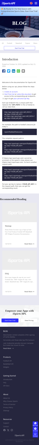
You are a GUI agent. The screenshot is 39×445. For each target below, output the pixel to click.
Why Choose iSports (10, 401)
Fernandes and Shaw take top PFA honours (18, 340)
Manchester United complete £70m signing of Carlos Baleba (19, 336)
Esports (27, 43)
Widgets (6, 367)
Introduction (7, 379)
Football (9, 43)
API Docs (6, 386)
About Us (6, 398)
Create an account (11, 92)
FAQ (4, 383)
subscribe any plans (24, 94)
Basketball (19, 43)
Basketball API (8, 364)
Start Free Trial (19, 48)
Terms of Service (9, 404)
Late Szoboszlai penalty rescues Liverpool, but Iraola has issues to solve (18, 344)
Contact (6, 427)
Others (35, 43)
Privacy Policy (8, 407)
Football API (7, 361)
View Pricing (29, 320)
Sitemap (6, 411)
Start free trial (9, 94)
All (3, 43)
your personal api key (21, 98)
